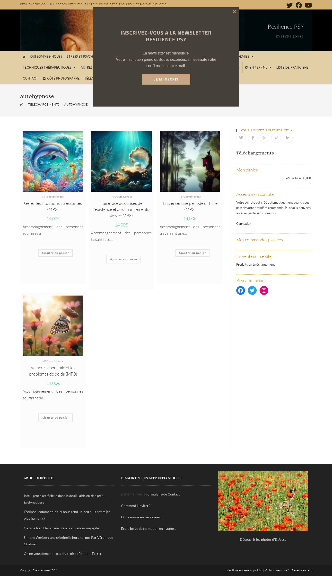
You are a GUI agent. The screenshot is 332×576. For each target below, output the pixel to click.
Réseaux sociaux (302, 570)
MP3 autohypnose (52, 196)
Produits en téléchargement (255, 264)
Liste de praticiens (292, 67)
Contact (30, 78)
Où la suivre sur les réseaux (141, 517)
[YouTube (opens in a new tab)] (307, 5)
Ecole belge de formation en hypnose (148, 528)
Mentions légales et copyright (244, 570)
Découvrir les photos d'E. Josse (263, 539)
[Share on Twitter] (241, 138)
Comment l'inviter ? (136, 506)
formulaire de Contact (163, 494)
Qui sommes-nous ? (46, 56)
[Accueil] (24, 56)
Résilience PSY (286, 26)
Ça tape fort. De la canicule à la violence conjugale (61, 528)
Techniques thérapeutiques (47, 67)
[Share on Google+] (264, 138)
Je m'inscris (166, 79)
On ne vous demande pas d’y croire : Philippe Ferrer (63, 553)
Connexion (243, 223)
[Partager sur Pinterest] (276, 138)
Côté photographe (63, 78)
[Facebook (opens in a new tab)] (298, 5)
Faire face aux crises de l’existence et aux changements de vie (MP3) (121, 209)
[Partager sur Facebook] (253, 138)
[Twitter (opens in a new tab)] (289, 5)
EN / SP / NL (258, 67)
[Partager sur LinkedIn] (288, 138)
